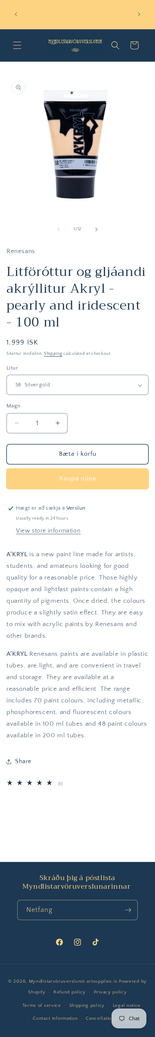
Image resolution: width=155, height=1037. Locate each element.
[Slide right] (96, 229)
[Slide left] (58, 229)
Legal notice (127, 1005)
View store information (48, 530)
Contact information (55, 1018)
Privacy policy (110, 992)
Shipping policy (87, 1005)
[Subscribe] (127, 910)
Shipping (53, 353)
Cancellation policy (108, 1018)
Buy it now (77, 478)
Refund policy (69, 992)
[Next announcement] (139, 14)
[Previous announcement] (15, 14)
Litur (12, 368)
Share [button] (23, 761)
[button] (17, 45)
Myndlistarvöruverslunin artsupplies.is (74, 981)
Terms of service (41, 1005)
